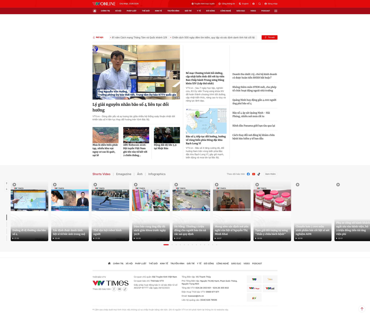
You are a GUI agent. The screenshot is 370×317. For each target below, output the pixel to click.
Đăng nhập (273, 4)
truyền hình (173, 11)
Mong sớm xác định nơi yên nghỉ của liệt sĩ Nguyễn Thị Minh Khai (231, 230)
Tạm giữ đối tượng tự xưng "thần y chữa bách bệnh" (271, 232)
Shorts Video (101, 174)
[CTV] (254, 288)
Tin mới (271, 37)
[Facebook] (248, 174)
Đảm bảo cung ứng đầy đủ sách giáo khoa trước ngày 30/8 (150, 230)
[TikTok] (259, 174)
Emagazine (123, 174)
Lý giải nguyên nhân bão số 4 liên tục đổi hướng (130, 107)
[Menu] (276, 11)
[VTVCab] (270, 288)
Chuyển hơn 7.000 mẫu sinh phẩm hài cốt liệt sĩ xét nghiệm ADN (313, 230)
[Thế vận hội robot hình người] (110, 211)
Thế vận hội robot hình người (107, 232)
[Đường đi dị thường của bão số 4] (29, 211)
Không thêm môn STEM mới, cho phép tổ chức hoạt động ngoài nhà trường (254, 89)
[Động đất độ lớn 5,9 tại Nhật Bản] (167, 135)
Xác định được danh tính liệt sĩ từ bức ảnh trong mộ (69, 232)
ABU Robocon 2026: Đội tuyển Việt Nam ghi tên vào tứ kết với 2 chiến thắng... (135, 150)
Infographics (156, 174)
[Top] (361, 308)
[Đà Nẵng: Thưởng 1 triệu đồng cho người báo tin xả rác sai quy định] (191, 211)
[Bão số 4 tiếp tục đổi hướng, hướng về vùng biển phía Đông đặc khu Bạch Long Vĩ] (206, 121)
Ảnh (140, 174)
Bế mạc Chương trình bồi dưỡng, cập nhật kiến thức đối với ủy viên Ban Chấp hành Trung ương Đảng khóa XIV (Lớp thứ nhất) (205, 78)
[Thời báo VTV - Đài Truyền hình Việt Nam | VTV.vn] (103, 3)
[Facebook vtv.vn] (254, 3)
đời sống (210, 11)
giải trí (188, 11)
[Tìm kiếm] (260, 3)
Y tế (199, 11)
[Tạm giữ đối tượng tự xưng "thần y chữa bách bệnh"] (272, 211)
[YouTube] (253, 174)
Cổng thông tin (228, 4)
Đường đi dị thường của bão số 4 (29, 232)
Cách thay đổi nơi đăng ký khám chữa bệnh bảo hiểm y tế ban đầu (254, 137)
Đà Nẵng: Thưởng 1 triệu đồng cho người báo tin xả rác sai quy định (190, 230)
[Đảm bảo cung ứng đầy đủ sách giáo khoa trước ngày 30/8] (151, 211)
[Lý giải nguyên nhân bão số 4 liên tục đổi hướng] (136, 72)
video (253, 11)
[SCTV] (254, 297)
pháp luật (132, 11)
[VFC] (254, 279)
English (245, 4)
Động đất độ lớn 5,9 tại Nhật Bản (165, 147)
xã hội (118, 11)
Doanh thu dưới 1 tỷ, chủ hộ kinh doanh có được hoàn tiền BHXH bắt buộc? (255, 76)
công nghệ (225, 11)
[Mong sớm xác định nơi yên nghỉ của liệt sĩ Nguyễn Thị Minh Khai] (232, 211)
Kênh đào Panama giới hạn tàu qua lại (254, 125)
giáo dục (240, 11)
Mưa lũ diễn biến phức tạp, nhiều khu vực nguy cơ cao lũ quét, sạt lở (105, 150)
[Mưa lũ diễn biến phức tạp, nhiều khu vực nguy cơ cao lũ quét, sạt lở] (105, 135)
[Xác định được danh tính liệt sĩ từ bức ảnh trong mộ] (70, 211)
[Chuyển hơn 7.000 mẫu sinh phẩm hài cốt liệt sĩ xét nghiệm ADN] (313, 211)
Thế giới (146, 11)
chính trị (105, 11)
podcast (265, 11)
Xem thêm (270, 174)
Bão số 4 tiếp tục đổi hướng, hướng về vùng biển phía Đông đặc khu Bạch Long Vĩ (206, 140)
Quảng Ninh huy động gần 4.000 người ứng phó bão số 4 (254, 102)
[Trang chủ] (94, 11)
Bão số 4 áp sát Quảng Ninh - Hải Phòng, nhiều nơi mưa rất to (251, 114)
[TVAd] (270, 279)
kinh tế (158, 11)
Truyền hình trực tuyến (204, 4)
